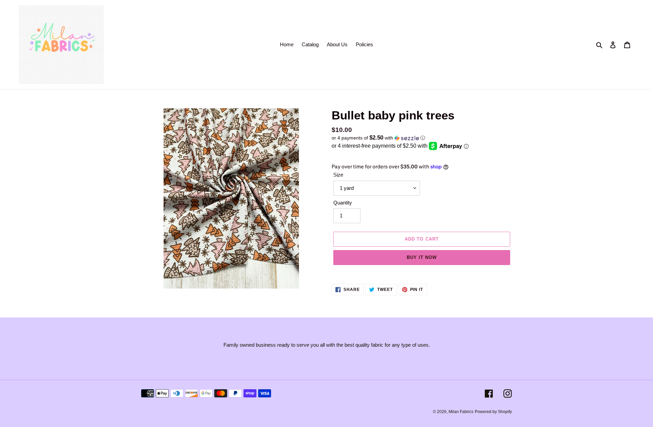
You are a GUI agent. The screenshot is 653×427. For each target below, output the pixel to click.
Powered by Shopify (493, 411)
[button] (378, 138)
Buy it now (422, 257)
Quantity (342, 203)
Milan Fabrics (461, 411)
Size (338, 175)
